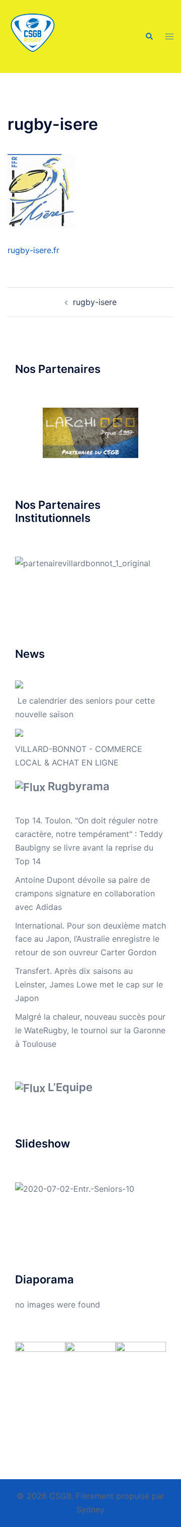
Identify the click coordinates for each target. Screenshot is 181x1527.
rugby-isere (95, 302)
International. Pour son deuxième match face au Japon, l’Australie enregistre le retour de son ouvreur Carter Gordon (90, 939)
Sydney (90, 1509)
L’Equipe (70, 1087)
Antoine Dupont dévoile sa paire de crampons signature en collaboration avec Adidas (85, 893)
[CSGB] (33, 36)
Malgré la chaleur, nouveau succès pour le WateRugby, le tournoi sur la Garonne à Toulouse (90, 1030)
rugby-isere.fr (33, 250)
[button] (149, 36)
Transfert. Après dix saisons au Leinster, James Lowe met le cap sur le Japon (89, 984)
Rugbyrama (79, 786)
